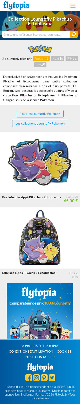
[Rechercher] (74, 34)
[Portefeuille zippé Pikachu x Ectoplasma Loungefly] (40, 162)
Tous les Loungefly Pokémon (40, 113)
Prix (70, 58)
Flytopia (16, 5)
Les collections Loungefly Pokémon (40, 123)
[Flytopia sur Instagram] (36, 377)
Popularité (41, 58)
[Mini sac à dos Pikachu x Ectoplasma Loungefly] (40, 238)
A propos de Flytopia (40, 346)
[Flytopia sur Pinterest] (44, 377)
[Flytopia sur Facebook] (28, 377)
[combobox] (36, 34)
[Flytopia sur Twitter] (52, 377)
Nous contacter (40, 357)
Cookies (64, 351)
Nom (56, 58)
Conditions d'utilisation (31, 351)
